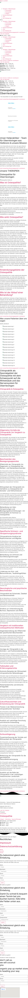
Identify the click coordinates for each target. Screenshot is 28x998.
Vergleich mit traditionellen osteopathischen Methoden (12, 626)
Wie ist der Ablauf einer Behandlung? (11, 293)
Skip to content (4, 0)
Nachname (2, 869)
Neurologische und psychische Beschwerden (13, 589)
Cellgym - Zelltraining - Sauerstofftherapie (10, 819)
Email (1, 877)
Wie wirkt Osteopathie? (11, 217)
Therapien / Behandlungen (9, 8)
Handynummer (3, 917)
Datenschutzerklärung (11, 846)
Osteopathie (8, 12)
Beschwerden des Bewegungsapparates (9, 460)
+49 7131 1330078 (4, 34)
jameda (14, 108)
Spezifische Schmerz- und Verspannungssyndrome (11, 532)
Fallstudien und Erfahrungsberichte (8, 667)
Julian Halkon (11, 103)
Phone (1, 873)
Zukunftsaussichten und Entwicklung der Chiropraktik (12, 703)
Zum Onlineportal (7, 18)
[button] (14, 20)
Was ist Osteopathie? (10, 182)
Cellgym (7, 13)
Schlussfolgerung (7, 734)
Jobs (4, 16)
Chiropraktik (8, 10)
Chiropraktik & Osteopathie (11, 389)
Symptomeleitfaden (7, 15)
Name (1, 864)
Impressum (5, 843)
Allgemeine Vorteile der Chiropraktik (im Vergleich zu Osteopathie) (12, 432)
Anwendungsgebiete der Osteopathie (12, 271)
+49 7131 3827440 (4, 62)
